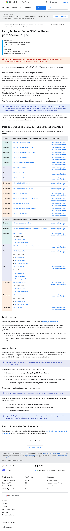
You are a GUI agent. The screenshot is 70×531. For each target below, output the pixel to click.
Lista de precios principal (58, 142)
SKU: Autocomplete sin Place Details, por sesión (26, 246)
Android (5, 8)
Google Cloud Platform (8, 509)
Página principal (6, 24)
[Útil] (63, 24)
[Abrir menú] (3, 2)
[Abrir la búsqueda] (46, 2)
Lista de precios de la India (58, 144)
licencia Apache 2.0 (30, 455)
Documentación (39, 24)
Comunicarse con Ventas (58, 8)
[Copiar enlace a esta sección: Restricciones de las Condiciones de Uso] (45, 427)
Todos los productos (8, 515)
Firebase (4, 506)
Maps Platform (22, 2)
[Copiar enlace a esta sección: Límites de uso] (18, 317)
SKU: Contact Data (20, 260)
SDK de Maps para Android (10, 489)
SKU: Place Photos (18, 307)
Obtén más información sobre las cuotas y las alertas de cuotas (28, 418)
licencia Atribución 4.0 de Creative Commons (55, 453)
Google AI (5, 512)
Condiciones (5, 522)
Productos (15, 24)
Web (26, 486)
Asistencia (50, 486)
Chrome (4, 503)
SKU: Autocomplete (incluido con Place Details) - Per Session (30, 228)
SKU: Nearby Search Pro (19, 168)
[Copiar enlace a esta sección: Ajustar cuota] (17, 348)
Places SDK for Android (21, 8)
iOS (26, 483)
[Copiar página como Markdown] (27, 35)
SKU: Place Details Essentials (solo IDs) (24, 152)
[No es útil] (66, 24)
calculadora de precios (11, 364)
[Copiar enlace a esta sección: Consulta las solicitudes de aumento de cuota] (42, 388)
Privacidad (14, 522)
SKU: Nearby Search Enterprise (21, 183)
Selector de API (6, 483)
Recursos (28, 27)
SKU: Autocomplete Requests (21, 142)
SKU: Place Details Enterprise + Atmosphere (25, 198)
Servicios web (29, 489)
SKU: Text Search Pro (19, 178)
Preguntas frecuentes (8, 480)
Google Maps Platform (27, 24)
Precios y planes (52, 480)
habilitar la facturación (23, 61)
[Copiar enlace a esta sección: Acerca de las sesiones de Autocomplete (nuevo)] (45, 73)
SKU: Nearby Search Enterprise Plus (23, 188)
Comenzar (41, 8)
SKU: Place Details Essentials (21, 157)
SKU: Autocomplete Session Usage (23, 147)
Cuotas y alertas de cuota (50, 322)
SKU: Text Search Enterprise (21, 203)
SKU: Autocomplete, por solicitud (22, 223)
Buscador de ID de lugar (9, 486)
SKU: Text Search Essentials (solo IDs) (23, 162)
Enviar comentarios (60, 32)
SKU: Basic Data (17, 233)
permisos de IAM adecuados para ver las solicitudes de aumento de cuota (43, 393)
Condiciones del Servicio (54, 489)
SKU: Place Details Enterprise (21, 193)
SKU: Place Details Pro (19, 173)
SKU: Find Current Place (21, 242)
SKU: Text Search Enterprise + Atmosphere (25, 208)
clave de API (51, 59)
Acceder (65, 2)
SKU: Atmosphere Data (21, 263)
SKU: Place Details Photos (20, 213)
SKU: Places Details (20, 239)
